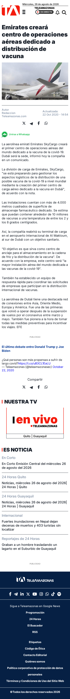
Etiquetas (35, 642)
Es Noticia (17, 450)
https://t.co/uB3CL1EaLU (34, 363)
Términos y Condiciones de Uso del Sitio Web (35, 681)
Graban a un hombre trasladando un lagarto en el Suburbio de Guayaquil (29, 547)
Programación (35, 612)
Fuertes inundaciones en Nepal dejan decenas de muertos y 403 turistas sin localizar (31, 525)
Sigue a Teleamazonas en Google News (35, 606)
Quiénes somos (35, 661)
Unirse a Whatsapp (19, 134)
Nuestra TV (20, 402)
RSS (35, 632)
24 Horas (35, 619)
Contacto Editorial (35, 655)
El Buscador (35, 625)
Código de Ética (35, 648)
